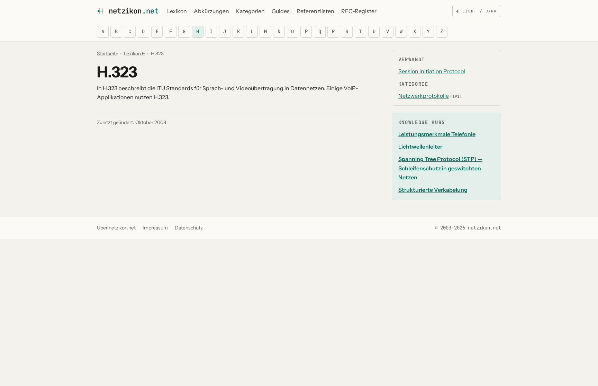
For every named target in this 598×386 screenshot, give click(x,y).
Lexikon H (134, 53)
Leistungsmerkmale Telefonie (436, 134)
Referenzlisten (315, 11)
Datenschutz (189, 228)
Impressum (155, 228)
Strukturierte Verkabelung (433, 189)
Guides (281, 11)
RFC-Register (359, 11)
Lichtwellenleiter (420, 146)
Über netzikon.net (116, 228)
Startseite (107, 53)
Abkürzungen (211, 11)
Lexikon (177, 11)
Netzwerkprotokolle (423, 95)
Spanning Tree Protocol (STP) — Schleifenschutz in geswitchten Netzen (440, 168)
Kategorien (250, 11)
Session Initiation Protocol (431, 71)
